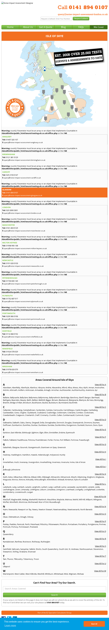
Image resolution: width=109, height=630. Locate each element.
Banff (81, 397)
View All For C (100, 407)
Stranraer (32, 551)
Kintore (22, 479)
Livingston (60, 489)
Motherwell (33, 502)
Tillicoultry (18, 559)
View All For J (101, 466)
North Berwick (86, 509)
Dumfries (26, 425)
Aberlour (33, 387)
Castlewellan (8, 412)
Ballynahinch (54, 397)
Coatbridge (51, 412)
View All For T (100, 556)
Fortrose (74, 440)
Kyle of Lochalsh (81, 479)
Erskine (62, 432)
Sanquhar (24, 549)
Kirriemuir (69, 479)
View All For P (100, 521)
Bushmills (73, 402)
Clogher (23, 412)
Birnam (55, 400)
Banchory (74, 397)
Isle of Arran (80, 462)
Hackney (6, 454)
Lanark (28, 487)
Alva (80, 387)
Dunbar (34, 425)
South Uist (63, 549)
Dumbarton (17, 425)
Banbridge (65, 397)
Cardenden (40, 410)
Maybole (60, 499)
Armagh (47, 390)
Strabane (23, 551)
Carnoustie (58, 410)
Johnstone (15, 469)
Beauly (23, 400)
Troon (36, 559)
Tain (4, 559)
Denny (28, 422)
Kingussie (7, 479)
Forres (56, 440)
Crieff (37, 415)
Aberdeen (7, 387)
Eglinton (35, 432)
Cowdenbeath (9, 415)
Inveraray (24, 462)
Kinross (15, 479)
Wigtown (72, 574)
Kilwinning (81, 477)
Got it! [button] (94, 624)
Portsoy (14, 527)
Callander (7, 410)
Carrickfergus (69, 410)
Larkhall (57, 487)
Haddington (16, 454)
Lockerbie (100, 489)
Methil (75, 499)
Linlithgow (34, 489)
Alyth (85, 387)
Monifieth (14, 502)
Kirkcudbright (40, 479)
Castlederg (93, 410)
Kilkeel (33, 477)
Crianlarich (29, 415)
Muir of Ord (43, 502)
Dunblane (42, 425)
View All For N (100, 506)
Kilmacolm (55, 477)
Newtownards (73, 509)
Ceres (16, 412)
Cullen (59, 415)
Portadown (72, 524)
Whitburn (49, 574)
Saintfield (7, 549)
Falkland (12, 440)
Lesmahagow (8, 489)
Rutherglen (45, 541)
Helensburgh (43, 454)
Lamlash (20, 487)
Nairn (5, 509)
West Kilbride (31, 574)
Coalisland (41, 412)
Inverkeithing (45, 462)
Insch (16, 462)
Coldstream (62, 412)
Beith (29, 400)
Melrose (68, 499)
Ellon (46, 432)
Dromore (88, 422)
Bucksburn (53, 402)
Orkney (30, 517)
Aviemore (90, 390)
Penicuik (20, 524)
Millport (89, 499)
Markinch (42, 499)
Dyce (100, 425)
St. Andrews (74, 549)
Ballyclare (24, 397)
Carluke (49, 410)
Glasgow (15, 447)
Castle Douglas (81, 410)
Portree (102, 524)
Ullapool (6, 566)
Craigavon (20, 415)
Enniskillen (53, 432)
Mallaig (25, 499)
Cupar (86, 415)
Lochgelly (79, 489)
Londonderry (8, 492)
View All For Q (100, 531)
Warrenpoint (8, 574)
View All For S (100, 546)
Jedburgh (7, 469)
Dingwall (35, 422)
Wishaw (80, 574)
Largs (50, 487)
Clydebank (31, 412)
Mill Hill (82, 499)
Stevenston (98, 549)
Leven (17, 489)
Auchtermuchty (78, 390)
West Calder (20, 574)
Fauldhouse (22, 440)
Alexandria (56, 387)
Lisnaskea (51, 489)
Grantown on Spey (49, 447)
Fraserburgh (84, 440)
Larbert (44, 487)
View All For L (100, 484)
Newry (35, 509)
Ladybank (7, 487)
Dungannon (71, 425)
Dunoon (88, 425)
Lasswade (71, 487)
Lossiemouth (20, 492)
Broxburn (27, 402)
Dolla (42, 422)
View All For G (100, 444)
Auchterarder (65, 390)
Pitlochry (44, 524)
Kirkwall (61, 479)
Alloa (70, 387)
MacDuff (6, 499)
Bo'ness (90, 400)
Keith (5, 477)
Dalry (22, 422)
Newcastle (13, 509)
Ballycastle (14, 397)
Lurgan (30, 492)
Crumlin (52, 415)
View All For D (100, 419)
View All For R (100, 538)
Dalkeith (15, 422)
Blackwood (63, 400)
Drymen (96, 422)
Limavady (25, 489)
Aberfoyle (25, 387)
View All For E (100, 429)
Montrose (23, 502)
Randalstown (8, 541)
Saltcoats (15, 549)
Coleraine (71, 412)
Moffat (6, 502)
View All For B (100, 394)
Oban (5, 517)
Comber (79, 412)
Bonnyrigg (98, 400)
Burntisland (63, 402)
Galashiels (7, 447)
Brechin (6, 402)
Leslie (97, 487)
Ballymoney (43, 397)
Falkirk (6, 440)
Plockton (63, 524)
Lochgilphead (89, 489)
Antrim (6, 390)
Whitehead (58, 574)
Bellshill (42, 400)
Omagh (23, 517)
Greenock (62, 447)
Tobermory (28, 559)
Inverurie (65, 462)
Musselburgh (54, 502)
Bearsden (15, 400)
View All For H (100, 451)
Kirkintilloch (52, 479)
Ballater (6, 397)
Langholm (36, 487)
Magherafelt (16, 499)
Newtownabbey (60, 509)
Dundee (51, 425)
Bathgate (7, 400)
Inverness (56, 462)
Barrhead (95, 397)
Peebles (13, 524)
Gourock (23, 447)
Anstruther (99, 387)
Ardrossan (29, 390)
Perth (27, 524)
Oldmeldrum (14, 517)
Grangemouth (34, 447)
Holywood (54, 454)
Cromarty (44, 415)
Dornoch (60, 422)
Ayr (96, 390)
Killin (39, 477)
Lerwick (91, 487)
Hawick (34, 454)
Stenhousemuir (86, 549)
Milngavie (97, 499)
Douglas (68, 422)
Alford (64, 387)
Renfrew (18, 541)
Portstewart (24, 527)
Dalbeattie (7, 422)
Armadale (39, 390)
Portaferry (82, 524)
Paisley (6, 524)
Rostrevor (27, 541)
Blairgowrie (73, 400)
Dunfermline (60, 425)
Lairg (14, 487)
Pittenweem (54, 524)
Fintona (31, 440)
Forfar (50, 440)
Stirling (15, 551)
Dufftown (7, 425)
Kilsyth (74, 477)
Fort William (65, 440)
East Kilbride (16, 432)
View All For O (100, 514)
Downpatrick (78, 422)
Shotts (38, 549)
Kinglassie (100, 477)
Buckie (45, 402)
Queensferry (8, 534)
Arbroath (13, 390)
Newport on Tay (24, 509)
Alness (75, 387)
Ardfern (21, 390)
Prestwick (34, 527)
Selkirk (32, 549)
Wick (66, 574)
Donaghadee (50, 422)
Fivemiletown (41, 440)
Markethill (33, 499)
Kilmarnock (65, 477)
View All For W (100, 571)
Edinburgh (26, 432)
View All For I (100, 459)
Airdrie (48, 387)
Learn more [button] (10, 625)
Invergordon (34, 462)
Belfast (35, 400)
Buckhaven (36, 402)
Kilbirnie (26, 477)
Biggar (48, 400)
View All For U (100, 563)
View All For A (100, 384)
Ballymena (33, 397)
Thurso (10, 559)
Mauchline (51, 499)
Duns (95, 425)
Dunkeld (80, 425)
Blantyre (82, 400)
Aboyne (41, 387)
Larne (63, 487)
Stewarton (7, 551)
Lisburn (43, 489)
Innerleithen (8, 462)
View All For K (100, 474)
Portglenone (93, 524)
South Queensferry (50, 549)
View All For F (100, 437)
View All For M (100, 496)
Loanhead (70, 489)
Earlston (6, 432)
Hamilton (26, 454)
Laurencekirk (81, 487)
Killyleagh (46, 477)
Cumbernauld (69, 415)
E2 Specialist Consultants (56, 612)
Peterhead (35, 524)
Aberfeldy (16, 387)
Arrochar (55, 390)
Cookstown (89, 412)
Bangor (88, 397)
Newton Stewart (45, 509)
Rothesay (36, 541)
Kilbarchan (18, 477)
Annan (91, 387)
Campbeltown (29, 410)
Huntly (62, 454)
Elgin (41, 432)
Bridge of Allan (16, 402)
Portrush (7, 527)
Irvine (72, 462)
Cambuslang (17, 410)
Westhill (40, 574)
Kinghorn (91, 477)
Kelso (10, 477)
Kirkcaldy (30, 479)
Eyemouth (70, 432)
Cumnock (79, 415)
